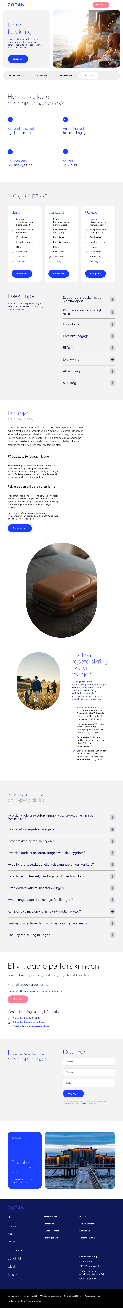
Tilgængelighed (87, 1238)
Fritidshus (15, 1250)
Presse (82, 1217)
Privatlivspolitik (68, 1103)
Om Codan (84, 1231)
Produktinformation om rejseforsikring (30, 1026)
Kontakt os (49, 1224)
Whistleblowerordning (50, 1296)
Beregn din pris (19, 528)
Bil (9, 1217)
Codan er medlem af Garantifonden (25, 1301)
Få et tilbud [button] (88, 75)
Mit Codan (101, 5)
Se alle (12, 1275)
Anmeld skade (50, 1217)
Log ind (18, 999)
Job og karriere (86, 1224)
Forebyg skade (51, 1238)
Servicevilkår (82, 1103)
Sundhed (14, 1258)
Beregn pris (18, 59)
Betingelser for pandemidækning (28, 1022)
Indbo (12, 1225)
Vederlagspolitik (92, 1296)
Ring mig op (73, 1093)
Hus (10, 1234)
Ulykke (12, 1266)
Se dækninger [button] (14, 75)
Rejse (11, 1242)
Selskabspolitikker (72, 1296)
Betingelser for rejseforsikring (26, 1018)
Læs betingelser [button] (65, 75)
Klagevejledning (51, 1231)
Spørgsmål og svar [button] (39, 75)
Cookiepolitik (14, 1296)
